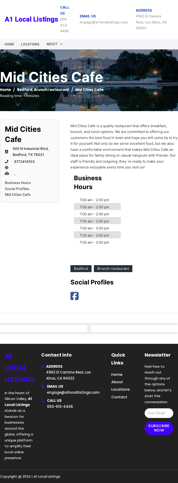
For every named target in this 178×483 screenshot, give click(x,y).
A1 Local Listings (31, 19)
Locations (30, 44)
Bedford (24, 89)
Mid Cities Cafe (18, 194)
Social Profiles (17, 189)
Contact (119, 397)
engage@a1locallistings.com (73, 392)
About (117, 382)
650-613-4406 (60, 406)
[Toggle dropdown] (61, 44)
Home (9, 44)
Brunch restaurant (51, 89)
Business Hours (18, 182)
